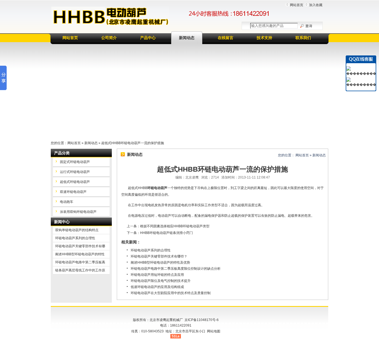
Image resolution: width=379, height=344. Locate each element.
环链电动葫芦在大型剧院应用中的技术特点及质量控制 (171, 293)
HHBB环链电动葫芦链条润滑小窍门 (166, 233)
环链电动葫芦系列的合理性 (151, 250)
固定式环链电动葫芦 (75, 162)
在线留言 (225, 37)
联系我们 (303, 37)
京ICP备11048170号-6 (202, 320)
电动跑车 (66, 202)
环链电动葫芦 (157, 188)
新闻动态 (186, 37)
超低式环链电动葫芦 (75, 182)
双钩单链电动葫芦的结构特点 (76, 230)
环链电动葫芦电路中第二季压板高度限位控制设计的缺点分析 (176, 269)
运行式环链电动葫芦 (75, 172)
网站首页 (296, 5)
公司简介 (109, 37)
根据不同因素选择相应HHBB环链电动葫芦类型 (174, 226)
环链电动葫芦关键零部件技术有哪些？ (159, 256)
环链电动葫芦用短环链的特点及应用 (157, 275)
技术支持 (264, 37)
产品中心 (148, 37)
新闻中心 (62, 222)
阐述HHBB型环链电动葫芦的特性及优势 (160, 262)
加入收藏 (315, 5)
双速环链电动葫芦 (73, 192)
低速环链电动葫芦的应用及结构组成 (157, 287)
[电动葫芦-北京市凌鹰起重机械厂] (110, 16)
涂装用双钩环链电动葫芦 (78, 212)
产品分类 (62, 153)
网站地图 (213, 331)
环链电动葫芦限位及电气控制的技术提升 (161, 281)
